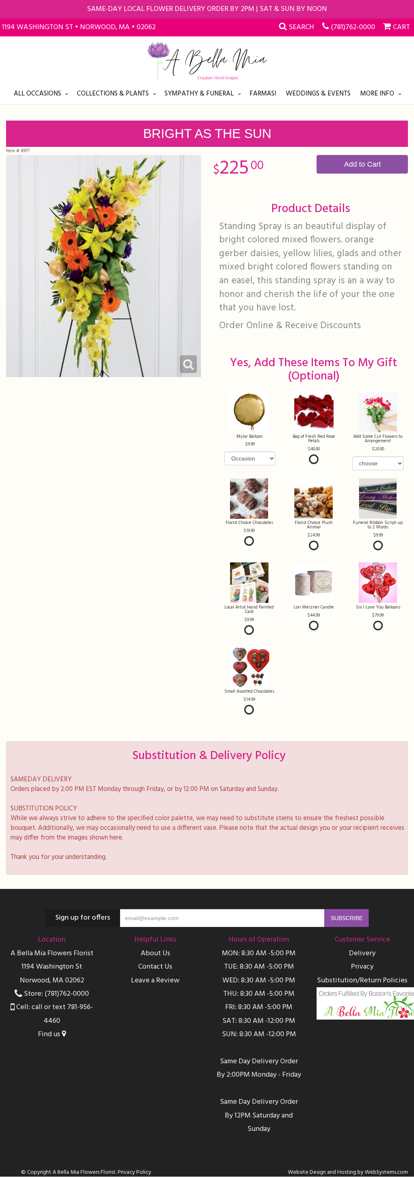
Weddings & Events (318, 93)
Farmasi (262, 93)
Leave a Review (155, 980)
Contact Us (155, 967)
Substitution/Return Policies (362, 980)
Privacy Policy (134, 1172)
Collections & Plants (113, 93)
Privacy (362, 967)
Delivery (362, 953)
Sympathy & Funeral (199, 93)
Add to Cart (362, 164)
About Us (155, 953)
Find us (50, 1034)
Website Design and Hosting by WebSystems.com (348, 1172)
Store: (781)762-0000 (55, 994)
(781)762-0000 (353, 27)
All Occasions (37, 93)
